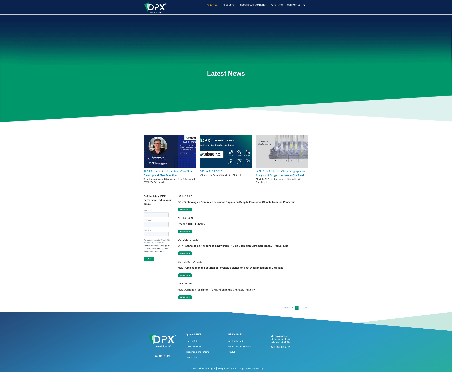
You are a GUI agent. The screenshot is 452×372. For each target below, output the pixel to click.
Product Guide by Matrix (239, 346)
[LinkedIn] (156, 356)
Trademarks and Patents (197, 352)
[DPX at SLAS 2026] (226, 151)
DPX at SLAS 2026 (211, 171)
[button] (304, 5)
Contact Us (191, 357)
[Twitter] (164, 356)
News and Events (194, 346)
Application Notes (236, 341)
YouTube (232, 352)
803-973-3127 (283, 347)
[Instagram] (168, 356)
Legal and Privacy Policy (251, 368)
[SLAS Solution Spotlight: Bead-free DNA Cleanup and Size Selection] (170, 151)
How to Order (192, 341)
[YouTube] (160, 356)
